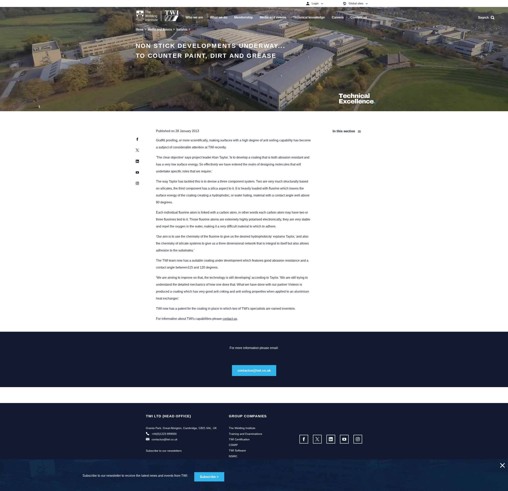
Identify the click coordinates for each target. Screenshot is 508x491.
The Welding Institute (242, 428)
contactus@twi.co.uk (254, 370)
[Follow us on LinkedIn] (330, 439)
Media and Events (160, 29)
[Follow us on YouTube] (344, 439)
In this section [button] (344, 131)
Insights (182, 29)
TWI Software (237, 450)
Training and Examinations (245, 433)
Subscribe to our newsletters (164, 450)
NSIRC (233, 456)
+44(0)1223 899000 (164, 433)
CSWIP (233, 445)
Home (139, 29)
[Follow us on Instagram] (357, 439)
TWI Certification (239, 439)
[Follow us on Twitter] (317, 439)
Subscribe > (209, 477)
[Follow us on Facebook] (303, 439)
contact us (230, 318)
